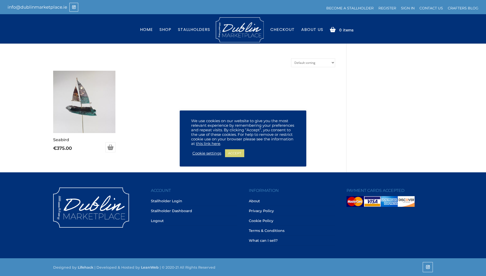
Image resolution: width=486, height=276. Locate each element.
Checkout (282, 30)
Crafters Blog (463, 8)
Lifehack (85, 267)
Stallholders (194, 30)
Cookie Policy (261, 220)
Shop (165, 30)
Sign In (408, 8)
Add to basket (110, 147)
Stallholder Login (166, 201)
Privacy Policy (261, 211)
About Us (312, 30)
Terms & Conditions (267, 230)
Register (387, 8)
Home (146, 30)
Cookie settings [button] (206, 153)
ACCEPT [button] (234, 153)
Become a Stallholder (350, 8)
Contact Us (431, 8)
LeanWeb (150, 267)
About (254, 201)
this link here (208, 143)
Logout (157, 220)
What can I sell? (263, 240)
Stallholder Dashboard (171, 211)
